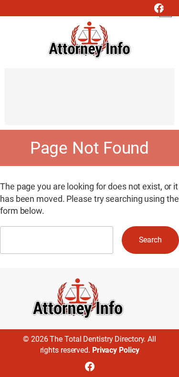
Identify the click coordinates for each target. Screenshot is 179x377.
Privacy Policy (115, 350)
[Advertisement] (89, 101)
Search (150, 239)
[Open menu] (165, 11)
